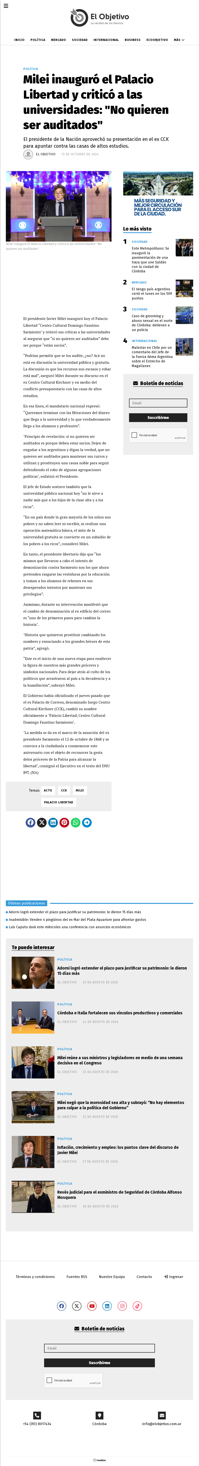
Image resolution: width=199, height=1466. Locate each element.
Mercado (58, 40)
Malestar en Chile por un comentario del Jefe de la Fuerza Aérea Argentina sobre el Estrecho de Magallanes (152, 356)
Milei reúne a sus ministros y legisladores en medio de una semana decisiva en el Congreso (120, 1060)
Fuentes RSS (76, 1276)
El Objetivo (46, 154)
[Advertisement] (67, 282)
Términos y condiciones (35, 1276)
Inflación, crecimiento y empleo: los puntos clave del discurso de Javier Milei (118, 1150)
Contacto (144, 1276)
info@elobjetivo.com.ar (162, 1424)
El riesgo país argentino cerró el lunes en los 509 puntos (152, 293)
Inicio (19, 40)
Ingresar (175, 1276)
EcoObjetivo (157, 40)
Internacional (106, 40)
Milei (80, 790)
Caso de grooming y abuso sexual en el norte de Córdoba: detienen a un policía (152, 323)
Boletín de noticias (161, 383)
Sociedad (80, 40)
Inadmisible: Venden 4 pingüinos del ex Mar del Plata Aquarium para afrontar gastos (77, 920)
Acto (48, 790)
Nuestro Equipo (112, 1276)
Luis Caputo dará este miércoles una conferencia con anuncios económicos (70, 927)
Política (38, 40)
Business (133, 40)
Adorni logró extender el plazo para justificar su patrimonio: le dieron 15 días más (75, 912)
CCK (64, 790)
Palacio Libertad (58, 802)
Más (178, 40)
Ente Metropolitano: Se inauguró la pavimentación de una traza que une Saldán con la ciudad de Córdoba (150, 259)
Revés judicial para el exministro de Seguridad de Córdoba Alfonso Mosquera (119, 1195)
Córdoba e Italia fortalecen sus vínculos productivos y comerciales (119, 1013)
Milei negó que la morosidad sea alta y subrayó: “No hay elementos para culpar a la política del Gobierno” (120, 1105)
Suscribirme (158, 417)
